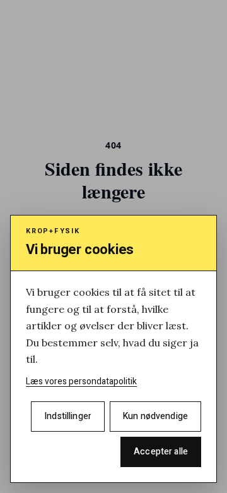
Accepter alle (161, 451)
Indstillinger (67, 416)
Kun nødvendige (155, 416)
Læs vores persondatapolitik (81, 381)
